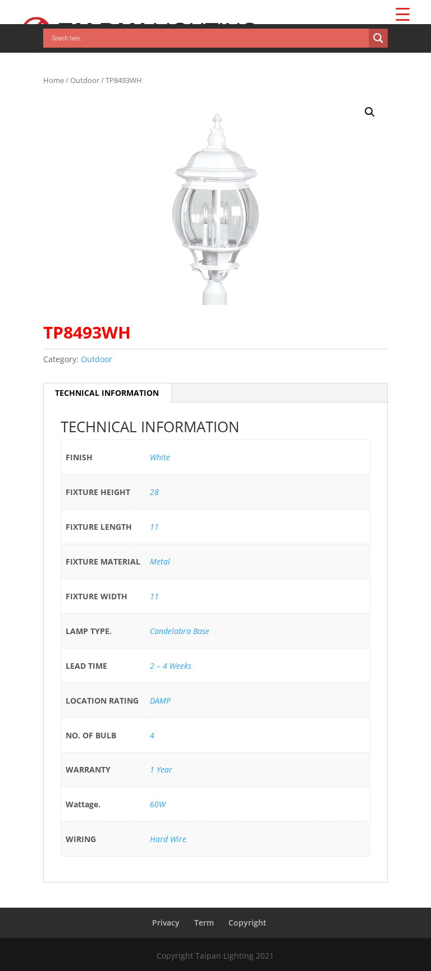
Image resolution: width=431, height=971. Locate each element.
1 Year (161, 769)
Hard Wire (168, 839)
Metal (160, 561)
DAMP (160, 700)
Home (53, 80)
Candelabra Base (179, 631)
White (160, 457)
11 (154, 526)
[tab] (107, 393)
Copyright (247, 922)
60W (158, 804)
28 (154, 492)
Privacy (166, 922)
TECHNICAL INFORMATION (107, 392)
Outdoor (84, 80)
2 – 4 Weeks (170, 665)
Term (204, 922)
